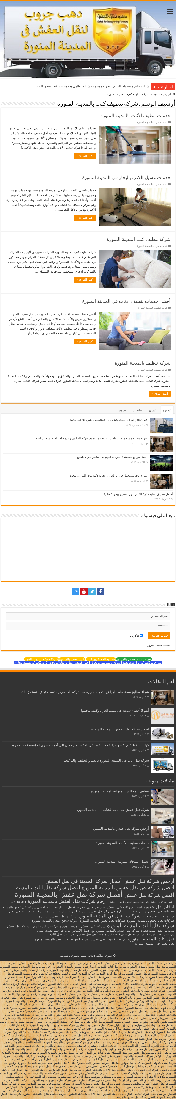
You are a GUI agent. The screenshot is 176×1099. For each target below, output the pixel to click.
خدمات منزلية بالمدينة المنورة (152, 122)
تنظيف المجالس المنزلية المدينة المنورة (120, 791)
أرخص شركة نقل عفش (148, 881)
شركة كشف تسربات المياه (41, 659)
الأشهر (152, 410)
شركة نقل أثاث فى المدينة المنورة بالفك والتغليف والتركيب (106, 760)
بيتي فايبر (155, 662)
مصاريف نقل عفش (90, 934)
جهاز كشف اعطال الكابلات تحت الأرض (64, 662)
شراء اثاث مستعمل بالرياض (134, 659)
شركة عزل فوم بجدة (135, 662)
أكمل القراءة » (85, 155)
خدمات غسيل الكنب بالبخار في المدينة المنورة (126, 177)
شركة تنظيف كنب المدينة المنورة (138, 239)
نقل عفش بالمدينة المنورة (52, 939)
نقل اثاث (56, 934)
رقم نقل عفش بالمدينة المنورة (88, 911)
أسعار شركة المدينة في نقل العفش (83, 881)
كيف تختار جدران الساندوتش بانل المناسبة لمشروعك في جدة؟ (109, 419)
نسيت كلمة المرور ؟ (157, 645)
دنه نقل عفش (139, 911)
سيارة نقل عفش (19, 911)
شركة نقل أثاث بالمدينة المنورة (140, 925)
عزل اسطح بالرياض (72, 659)
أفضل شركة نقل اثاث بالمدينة (48, 887)
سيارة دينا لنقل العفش (43, 911)
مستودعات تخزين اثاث (101, 659)
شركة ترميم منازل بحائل (105, 662)
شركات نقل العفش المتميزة (58, 916)
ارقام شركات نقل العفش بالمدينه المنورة (67, 901)
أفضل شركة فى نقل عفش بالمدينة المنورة (128, 887)
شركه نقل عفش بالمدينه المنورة (122, 934)
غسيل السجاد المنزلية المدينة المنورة (122, 861)
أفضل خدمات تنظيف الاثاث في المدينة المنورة (126, 301)
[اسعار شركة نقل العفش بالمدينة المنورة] (162, 733)
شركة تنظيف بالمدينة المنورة (153, 307)
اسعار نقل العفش (96, 907)
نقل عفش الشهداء (116, 939)
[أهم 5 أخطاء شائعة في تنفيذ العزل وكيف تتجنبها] (162, 716)
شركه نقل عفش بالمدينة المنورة (157, 934)
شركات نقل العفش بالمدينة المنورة (150, 920)
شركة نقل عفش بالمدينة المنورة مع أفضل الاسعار (105, 930)
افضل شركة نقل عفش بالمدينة (24, 907)
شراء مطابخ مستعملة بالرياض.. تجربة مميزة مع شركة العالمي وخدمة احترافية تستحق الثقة (93, 86)
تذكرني (135, 635)
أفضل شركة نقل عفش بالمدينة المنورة (69, 894)
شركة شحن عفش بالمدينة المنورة (55, 920)
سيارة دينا (61, 911)
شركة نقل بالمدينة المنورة (44, 926)
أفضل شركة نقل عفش (149, 895)
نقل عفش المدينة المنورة (88, 939)
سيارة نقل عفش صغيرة (158, 916)
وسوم (122, 410)
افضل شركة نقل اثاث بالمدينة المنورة (66, 907)
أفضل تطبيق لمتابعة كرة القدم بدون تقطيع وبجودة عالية (138, 494)
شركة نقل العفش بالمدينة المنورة (82, 926)
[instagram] (75, 591)
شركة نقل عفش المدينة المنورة (157, 930)
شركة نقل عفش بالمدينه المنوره (53, 930)
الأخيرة (167, 410)
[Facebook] (100, 591)
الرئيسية (166, 94)
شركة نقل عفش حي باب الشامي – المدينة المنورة (112, 810)
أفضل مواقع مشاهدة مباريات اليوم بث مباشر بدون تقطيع (112, 457)
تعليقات (137, 410)
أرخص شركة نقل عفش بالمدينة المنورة (120, 828)
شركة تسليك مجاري (27, 662)
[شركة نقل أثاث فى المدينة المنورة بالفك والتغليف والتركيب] (162, 765)
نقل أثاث (69, 934)
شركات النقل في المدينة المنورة (109, 916)
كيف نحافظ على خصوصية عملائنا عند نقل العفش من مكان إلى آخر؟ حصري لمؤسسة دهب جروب (79, 745)
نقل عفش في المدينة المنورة (154, 943)
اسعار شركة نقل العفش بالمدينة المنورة (120, 729)
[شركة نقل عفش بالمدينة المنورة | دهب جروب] (88, 39)
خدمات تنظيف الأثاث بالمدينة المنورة (135, 115)
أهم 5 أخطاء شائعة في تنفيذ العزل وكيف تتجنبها (115, 710)
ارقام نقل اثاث (18, 902)
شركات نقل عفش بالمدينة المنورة (102, 920)
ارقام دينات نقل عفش (120, 902)
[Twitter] (92, 591)
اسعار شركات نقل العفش (124, 907)
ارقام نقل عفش (159, 906)
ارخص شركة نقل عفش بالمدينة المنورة (153, 902)
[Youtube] (84, 591)
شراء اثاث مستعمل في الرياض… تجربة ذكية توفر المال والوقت (108, 475)
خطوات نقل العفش (161, 911)
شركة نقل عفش (18, 926)
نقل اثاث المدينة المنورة (151, 939)
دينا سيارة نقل (120, 911)
